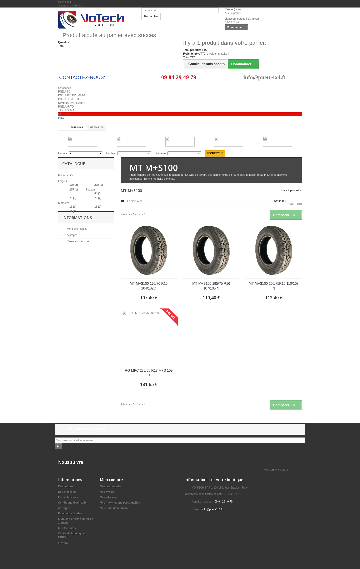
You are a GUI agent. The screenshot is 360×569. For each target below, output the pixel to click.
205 (98, 184)
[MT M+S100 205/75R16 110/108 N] (274, 250)
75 (97, 198)
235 (73, 189)
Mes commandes (111, 486)
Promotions (65, 486)
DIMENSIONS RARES (72, 102)
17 (72, 211)
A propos (72, 235)
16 (97, 206)
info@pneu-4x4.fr (264, 77)
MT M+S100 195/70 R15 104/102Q (149, 286)
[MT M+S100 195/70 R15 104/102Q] (149, 250)
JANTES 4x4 (66, 110)
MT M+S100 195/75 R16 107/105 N (211, 286)
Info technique (67, 528)
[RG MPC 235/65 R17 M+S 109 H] (149, 337)
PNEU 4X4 (64, 91)
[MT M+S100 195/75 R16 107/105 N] (211, 250)
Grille (292, 204)
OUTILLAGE (65, 114)
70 (72, 198)
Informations (77, 217)
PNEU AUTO (66, 106)
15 (72, 206)
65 (97, 193)
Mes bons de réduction (114, 508)
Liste (299, 204)
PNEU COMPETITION (71, 99)
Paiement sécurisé (77, 241)
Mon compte (111, 479)
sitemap (63, 542)
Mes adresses (108, 497)
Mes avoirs (107, 491)
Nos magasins (67, 491)
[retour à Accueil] (62, 127)
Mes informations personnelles (120, 502)
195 (73, 184)
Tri (122, 200)
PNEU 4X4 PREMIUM (71, 95)
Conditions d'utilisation (73, 502)
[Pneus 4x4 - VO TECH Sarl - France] (96, 20)
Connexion (64, 1)
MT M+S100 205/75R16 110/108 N (274, 286)
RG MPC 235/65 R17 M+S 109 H (148, 372)
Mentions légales (76, 228)
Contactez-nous (68, 497)
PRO (61, 117)
